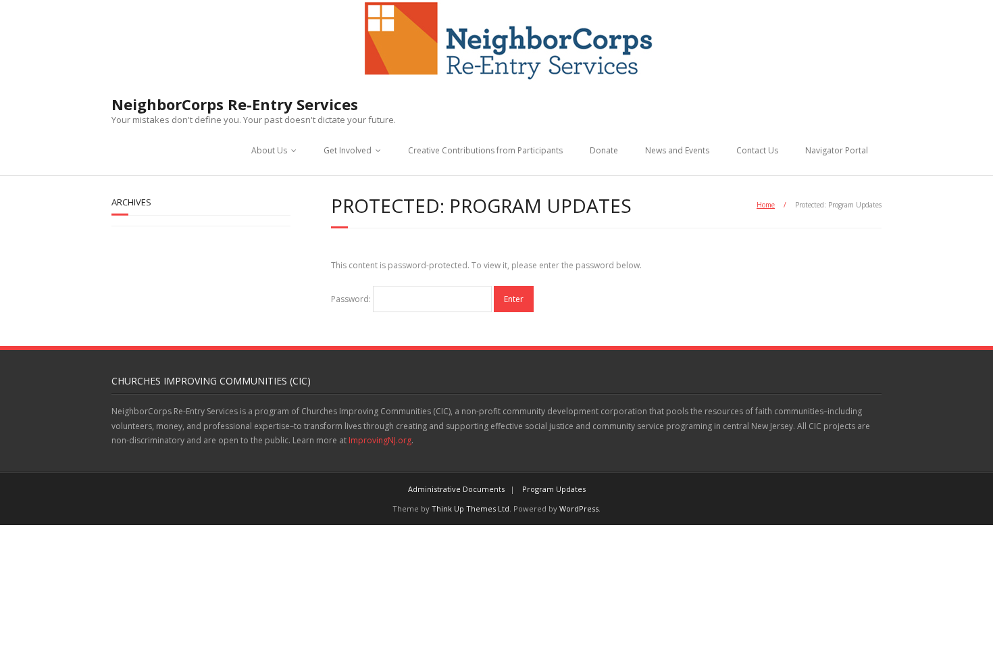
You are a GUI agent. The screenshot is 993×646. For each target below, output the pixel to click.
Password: (352, 299)
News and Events (677, 150)
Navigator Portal (836, 150)
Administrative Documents (456, 489)
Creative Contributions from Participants (485, 150)
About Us (269, 150)
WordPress (579, 508)
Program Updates (554, 489)
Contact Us (757, 150)
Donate (604, 150)
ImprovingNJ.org (380, 440)
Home (766, 204)
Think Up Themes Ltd (470, 508)
